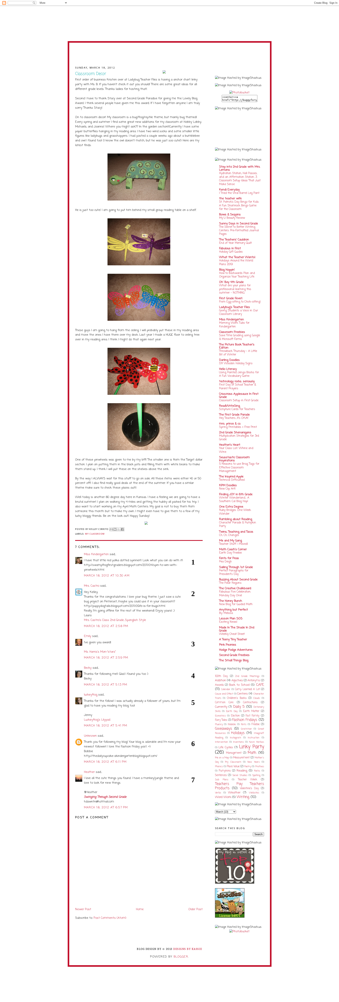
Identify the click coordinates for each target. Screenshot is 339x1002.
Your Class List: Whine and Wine (236, 450)
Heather (89, 772)
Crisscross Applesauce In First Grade (239, 395)
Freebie (256, 724)
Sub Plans (221, 780)
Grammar (246, 729)
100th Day (221, 676)
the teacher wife (230, 198)
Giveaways (223, 728)
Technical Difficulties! (232, 480)
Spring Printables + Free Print (238, 427)
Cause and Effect (224, 694)
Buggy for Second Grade (169, 56)
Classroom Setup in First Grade (238, 400)
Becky (88, 668)
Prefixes (259, 766)
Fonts (243, 724)
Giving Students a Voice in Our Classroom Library (238, 312)
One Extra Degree (231, 507)
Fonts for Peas (229, 558)
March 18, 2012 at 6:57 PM (106, 807)
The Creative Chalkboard (235, 588)
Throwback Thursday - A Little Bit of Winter (238, 353)
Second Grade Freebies (234, 655)
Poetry (247, 766)
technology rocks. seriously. (237, 381)
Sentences (221, 775)
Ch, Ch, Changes (229, 535)
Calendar (225, 689)
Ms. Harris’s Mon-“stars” (100, 652)
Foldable (232, 724)
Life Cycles (226, 747)
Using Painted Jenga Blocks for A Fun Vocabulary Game (239, 374)
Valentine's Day (249, 788)
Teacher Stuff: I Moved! (233, 544)
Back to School (239, 685)
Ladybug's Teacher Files (234, 307)
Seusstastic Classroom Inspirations (234, 459)
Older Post (195, 909)
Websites (254, 793)
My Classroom (95, 533)
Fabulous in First (230, 248)
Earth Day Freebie (230, 553)
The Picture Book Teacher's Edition (236, 346)
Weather (234, 793)
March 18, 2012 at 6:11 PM (105, 762)
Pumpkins (225, 771)
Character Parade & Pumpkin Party (237, 524)
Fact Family (252, 716)
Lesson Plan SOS (230, 618)
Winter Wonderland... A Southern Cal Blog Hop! (234, 499)
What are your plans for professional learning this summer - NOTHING (235, 289)
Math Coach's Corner (233, 549)
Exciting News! (228, 622)
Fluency (219, 724)
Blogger (181, 957)
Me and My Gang (230, 540)
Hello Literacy (228, 369)
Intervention (221, 742)
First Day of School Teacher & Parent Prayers (237, 386)
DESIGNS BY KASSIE (187, 949)
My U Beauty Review (232, 218)
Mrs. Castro (91, 586)
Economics (220, 716)
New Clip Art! (227, 489)
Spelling (256, 775)
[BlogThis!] (115, 529)
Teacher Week (247, 780)
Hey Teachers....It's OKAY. (234, 418)
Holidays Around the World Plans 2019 (236, 262)
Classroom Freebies (232, 332)
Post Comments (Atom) (110, 918)
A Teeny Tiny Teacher (233, 639)
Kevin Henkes (256, 742)
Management (233, 753)
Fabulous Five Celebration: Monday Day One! (235, 593)
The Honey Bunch (230, 601)
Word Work (223, 797)
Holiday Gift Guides (231, 252)
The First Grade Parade (234, 415)
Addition (220, 680)
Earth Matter (251, 711)
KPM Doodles (228, 485)
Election (235, 716)
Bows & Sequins (230, 214)
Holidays (238, 733)
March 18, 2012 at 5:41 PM (105, 726)
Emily (87, 636)
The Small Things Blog (233, 660)
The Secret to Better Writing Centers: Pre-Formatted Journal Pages (239, 230)
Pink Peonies (227, 645)
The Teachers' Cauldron (234, 240)
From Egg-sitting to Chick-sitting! (240, 302)
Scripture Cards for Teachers (237, 409)
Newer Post (83, 909)
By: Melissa (226, 613)
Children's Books (237, 698)
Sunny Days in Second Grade (238, 223)
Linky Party (251, 747)
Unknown (90, 736)
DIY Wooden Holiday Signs (235, 363)
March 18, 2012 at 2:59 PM (106, 658)
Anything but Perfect (233, 610)
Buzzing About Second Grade (238, 579)
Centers (242, 694)
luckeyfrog (90, 695)
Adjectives (237, 681)
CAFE (260, 685)
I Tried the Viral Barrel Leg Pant (239, 193)
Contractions (250, 702)
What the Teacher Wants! (237, 257)
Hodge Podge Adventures (236, 650)
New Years (253, 762)
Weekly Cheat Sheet (232, 634)
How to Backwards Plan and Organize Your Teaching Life (237, 275)
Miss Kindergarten (96, 554)
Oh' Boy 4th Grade (231, 282)
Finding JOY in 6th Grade (235, 494)
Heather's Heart (229, 445)
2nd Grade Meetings (247, 676)
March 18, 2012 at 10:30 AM (107, 576)
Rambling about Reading (235, 519)
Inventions (238, 742)
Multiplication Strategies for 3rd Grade (239, 438)
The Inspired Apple (231, 476)
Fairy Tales (221, 720)
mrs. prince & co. (230, 424)
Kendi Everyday (229, 190)
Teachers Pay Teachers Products (239, 786)
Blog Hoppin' (227, 270)
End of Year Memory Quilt (235, 243)
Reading (242, 771)
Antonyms (254, 681)
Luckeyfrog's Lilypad (97, 720)
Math (252, 752)
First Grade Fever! (230, 298)
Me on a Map (222, 758)
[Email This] (111, 529)
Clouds (256, 698)
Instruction (253, 738)
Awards (219, 685)
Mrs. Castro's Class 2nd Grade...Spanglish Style (115, 620)
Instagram (235, 738)
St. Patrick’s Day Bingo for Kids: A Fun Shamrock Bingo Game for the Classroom (239, 205)
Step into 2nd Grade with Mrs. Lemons (239, 168)
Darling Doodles (229, 360)
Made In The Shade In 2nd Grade (236, 629)
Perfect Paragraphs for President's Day (233, 572)
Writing (243, 797)
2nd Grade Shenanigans (235, 432)
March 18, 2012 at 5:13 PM (105, 685)
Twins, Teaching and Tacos (236, 532)
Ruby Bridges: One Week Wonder (235, 512)
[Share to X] (119, 529)
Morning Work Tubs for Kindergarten (234, 325)
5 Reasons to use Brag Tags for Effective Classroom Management (239, 467)
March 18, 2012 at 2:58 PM (106, 626)
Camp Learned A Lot (247, 689)
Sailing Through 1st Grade (236, 567)
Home (140, 909)
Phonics (219, 766)
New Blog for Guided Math (235, 604)
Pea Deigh (225, 561)
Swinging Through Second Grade (105, 797)
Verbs (218, 793)
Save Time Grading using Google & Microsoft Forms (239, 337)
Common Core (224, 702)
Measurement (241, 758)
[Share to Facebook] (122, 529)
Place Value (233, 766)
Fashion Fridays (244, 720)
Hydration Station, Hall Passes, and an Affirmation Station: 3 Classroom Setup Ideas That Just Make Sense (240, 178)
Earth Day (232, 711)
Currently (221, 707)
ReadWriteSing (229, 406)
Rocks (257, 771)
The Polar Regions (230, 583)
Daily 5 (239, 706)
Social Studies (239, 775)
